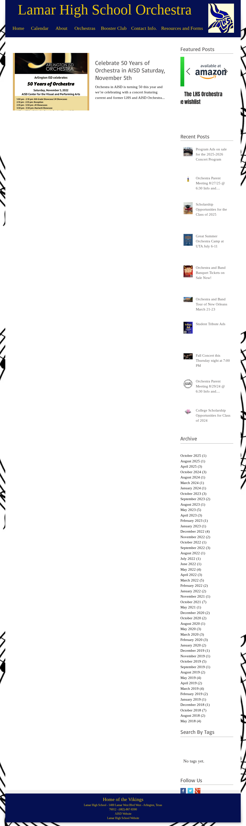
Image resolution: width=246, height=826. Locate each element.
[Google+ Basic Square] (197, 791)
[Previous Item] (188, 71)
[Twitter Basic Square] (190, 791)
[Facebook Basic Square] (183, 791)
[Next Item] (225, 71)
